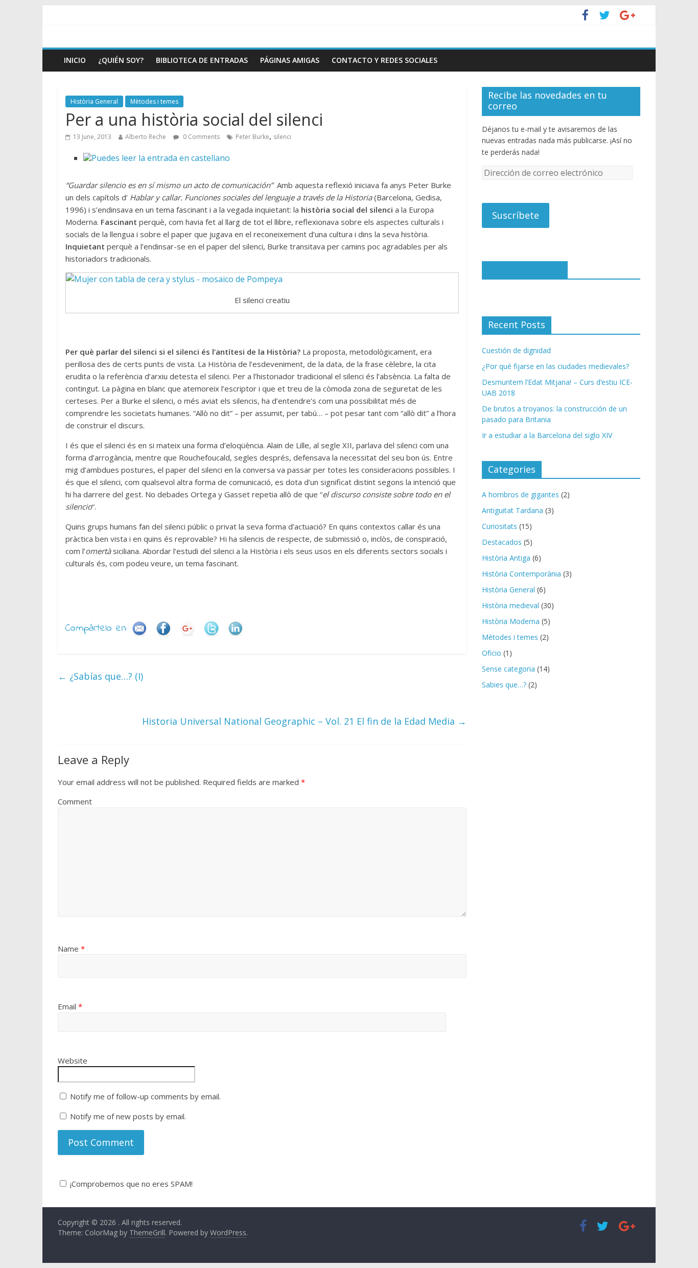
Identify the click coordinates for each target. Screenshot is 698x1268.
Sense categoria (508, 669)
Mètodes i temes (154, 101)
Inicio (75, 60)
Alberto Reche (145, 136)
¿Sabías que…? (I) (100, 676)
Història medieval (510, 605)
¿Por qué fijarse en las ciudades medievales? (555, 366)
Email (70, 1006)
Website (72, 1060)
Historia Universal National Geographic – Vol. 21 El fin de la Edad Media (304, 721)
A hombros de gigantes (520, 494)
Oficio (491, 653)
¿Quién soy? (121, 60)
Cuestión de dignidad (516, 350)
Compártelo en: (96, 628)
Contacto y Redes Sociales (384, 60)
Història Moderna (511, 621)
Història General (94, 101)
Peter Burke (252, 136)
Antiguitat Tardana (512, 510)
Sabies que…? (504, 684)
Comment (75, 801)
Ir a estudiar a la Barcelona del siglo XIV (547, 435)
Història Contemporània (521, 574)
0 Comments (200, 136)
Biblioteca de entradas (202, 60)
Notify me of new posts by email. (128, 1116)
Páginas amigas (289, 60)
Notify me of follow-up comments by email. (145, 1096)
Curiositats (499, 526)
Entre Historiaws (525, 269)
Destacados (502, 542)
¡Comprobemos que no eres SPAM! (130, 1184)
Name (71, 948)
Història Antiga (506, 558)
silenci (282, 136)
